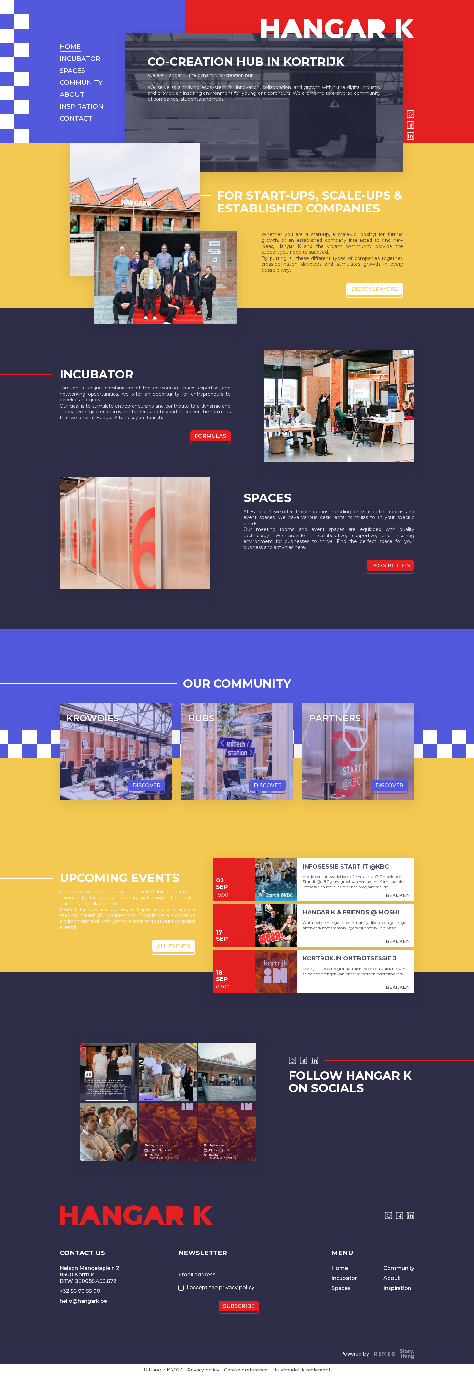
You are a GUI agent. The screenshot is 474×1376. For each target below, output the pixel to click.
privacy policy (236, 1287)
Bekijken (398, 895)
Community (398, 1268)
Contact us (82, 1252)
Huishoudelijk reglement (301, 1370)
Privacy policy (203, 1370)
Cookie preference (246, 1370)
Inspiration (397, 1288)
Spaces (341, 1288)
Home (339, 1268)
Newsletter (202, 1252)
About (391, 1278)
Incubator (344, 1278)
